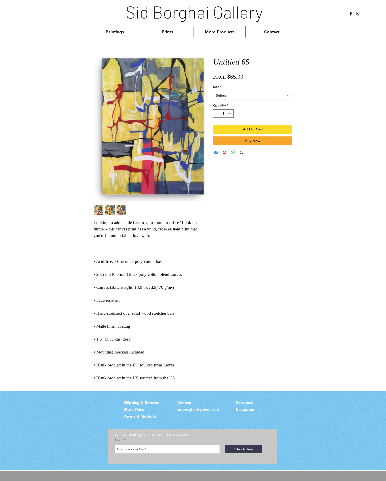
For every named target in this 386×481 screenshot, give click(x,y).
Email (118, 439)
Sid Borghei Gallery (194, 11)
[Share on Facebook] (216, 152)
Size (217, 87)
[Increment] (230, 113)
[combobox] (252, 95)
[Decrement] (216, 113)
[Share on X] (241, 152)
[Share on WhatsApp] (233, 152)
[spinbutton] (223, 113)
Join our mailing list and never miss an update (152, 434)
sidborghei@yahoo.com (198, 409)
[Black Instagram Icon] (358, 13)
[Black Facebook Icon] (350, 13)
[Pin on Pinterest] (224, 152)
